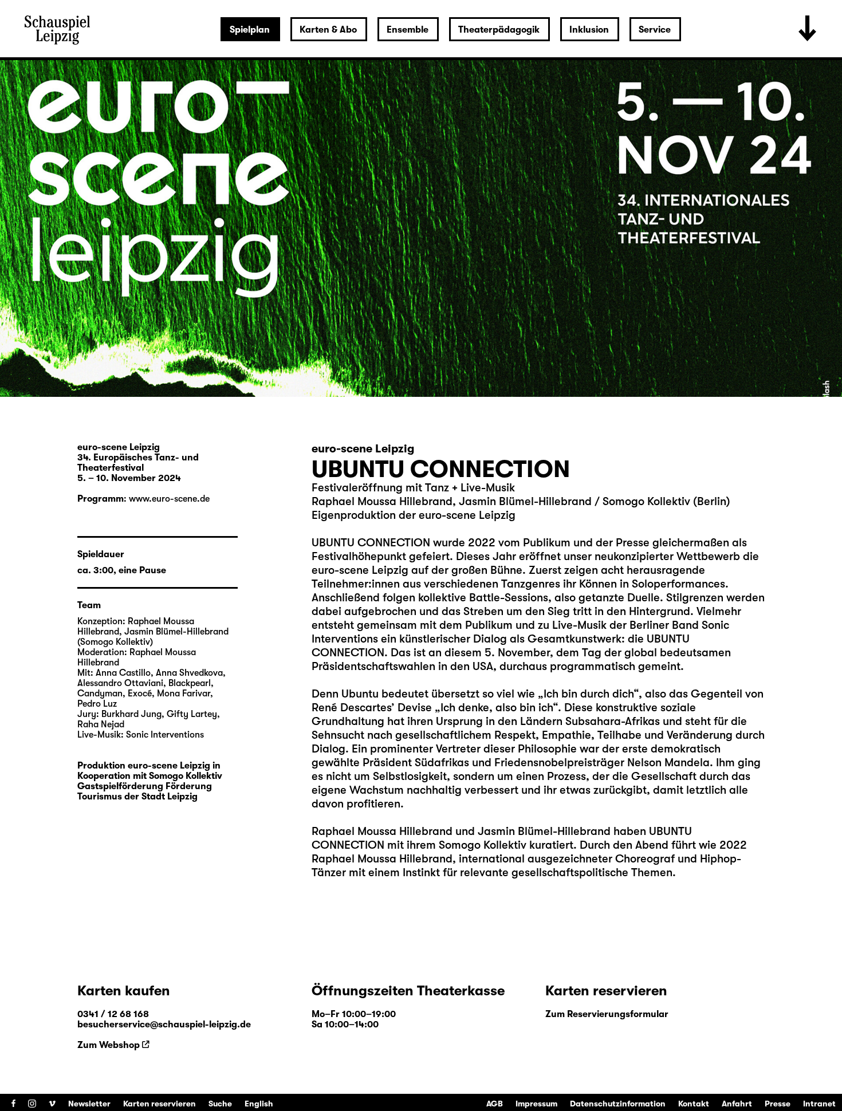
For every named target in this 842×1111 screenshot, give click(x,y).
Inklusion (589, 30)
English (259, 1103)
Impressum (536, 1103)
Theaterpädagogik (499, 30)
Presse (777, 1103)
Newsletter (89, 1103)
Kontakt (693, 1103)
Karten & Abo (328, 30)
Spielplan (250, 30)
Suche (220, 1103)
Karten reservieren (159, 1103)
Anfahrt (737, 1103)
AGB (494, 1103)
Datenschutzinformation (618, 1103)
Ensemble (407, 30)
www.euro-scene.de (169, 499)
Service (655, 30)
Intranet (819, 1103)
